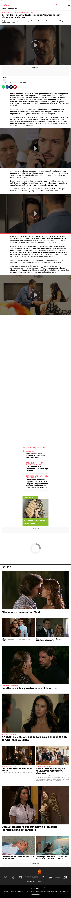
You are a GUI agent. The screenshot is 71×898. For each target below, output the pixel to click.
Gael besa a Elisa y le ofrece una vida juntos (29, 688)
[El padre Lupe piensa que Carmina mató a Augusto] (18, 755)
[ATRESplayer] (65, 5)
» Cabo (13, 441)
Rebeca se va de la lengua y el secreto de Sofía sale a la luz (35, 456)
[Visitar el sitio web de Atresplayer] (32, 881)
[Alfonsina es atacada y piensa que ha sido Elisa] (18, 627)
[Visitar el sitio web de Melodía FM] (65, 877)
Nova (3, 441)
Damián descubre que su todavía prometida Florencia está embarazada (29, 828)
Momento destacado (10, 686)
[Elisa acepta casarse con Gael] (35, 590)
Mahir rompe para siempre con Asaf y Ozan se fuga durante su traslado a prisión (52, 857)
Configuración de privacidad (59, 891)
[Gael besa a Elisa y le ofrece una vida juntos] (35, 665)
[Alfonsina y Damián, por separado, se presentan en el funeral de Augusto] (35, 713)
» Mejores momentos (22, 441)
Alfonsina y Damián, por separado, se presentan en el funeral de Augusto (34, 738)
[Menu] (69, 5)
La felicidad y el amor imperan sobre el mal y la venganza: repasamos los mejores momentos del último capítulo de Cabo (37, 484)
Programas (12, 9)
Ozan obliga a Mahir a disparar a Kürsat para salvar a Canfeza (18, 857)
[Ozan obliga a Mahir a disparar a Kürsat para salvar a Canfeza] (18, 845)
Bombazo (30, 451)
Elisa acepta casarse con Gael (21, 612)
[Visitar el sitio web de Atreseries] (43, 877)
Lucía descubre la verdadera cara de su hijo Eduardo (37, 469)
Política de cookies (29, 891)
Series (4, 9)
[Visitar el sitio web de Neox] (21, 877)
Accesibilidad (35, 894)
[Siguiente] (69, 0)
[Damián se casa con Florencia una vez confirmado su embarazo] (52, 627)
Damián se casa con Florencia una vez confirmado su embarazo (49, 639)
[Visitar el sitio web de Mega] (35, 877)
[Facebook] (4, 80)
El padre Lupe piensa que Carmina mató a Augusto (17, 769)
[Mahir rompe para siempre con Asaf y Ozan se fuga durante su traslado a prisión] (52, 845)
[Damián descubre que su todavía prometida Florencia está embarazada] (35, 805)
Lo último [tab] (41, 447)
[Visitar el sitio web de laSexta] (13, 877)
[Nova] (9, 5)
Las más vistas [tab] (29, 447)
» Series (8, 441)
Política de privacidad (16, 891)
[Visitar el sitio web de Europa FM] (58, 877)
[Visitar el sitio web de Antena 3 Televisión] (6, 877)
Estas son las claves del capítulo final (37, 477)
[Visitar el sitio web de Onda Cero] (50, 877)
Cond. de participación (43, 891)
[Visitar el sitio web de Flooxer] (41, 881)
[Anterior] (1, 0)
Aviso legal (6, 891)
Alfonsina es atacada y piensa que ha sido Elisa (17, 639)
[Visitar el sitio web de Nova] (28, 877)
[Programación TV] (61, 5)
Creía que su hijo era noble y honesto (35, 464)
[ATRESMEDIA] (35, 872)
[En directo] (57, 5)
